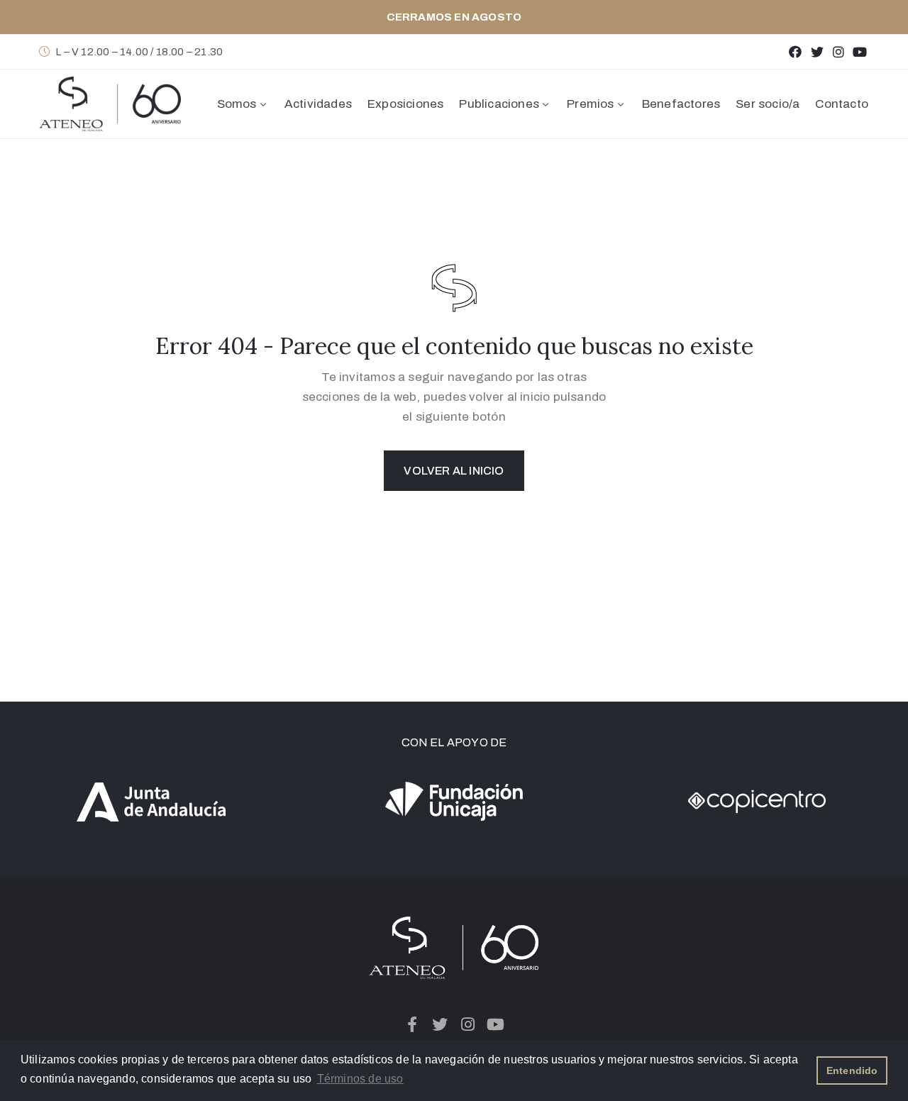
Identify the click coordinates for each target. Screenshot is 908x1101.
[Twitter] (817, 51)
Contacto (841, 104)
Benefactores (681, 104)
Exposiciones (405, 104)
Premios (590, 104)
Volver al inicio (454, 471)
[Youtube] (860, 51)
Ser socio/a (767, 104)
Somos (237, 104)
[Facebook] (795, 51)
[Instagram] (838, 51)
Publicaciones (499, 104)
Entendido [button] (852, 1070)
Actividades (318, 104)
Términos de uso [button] (360, 1079)
